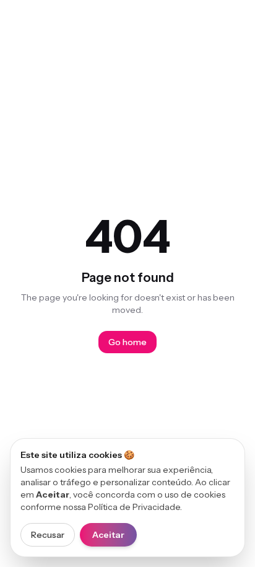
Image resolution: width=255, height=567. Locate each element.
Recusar (47, 534)
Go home (127, 342)
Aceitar (108, 534)
